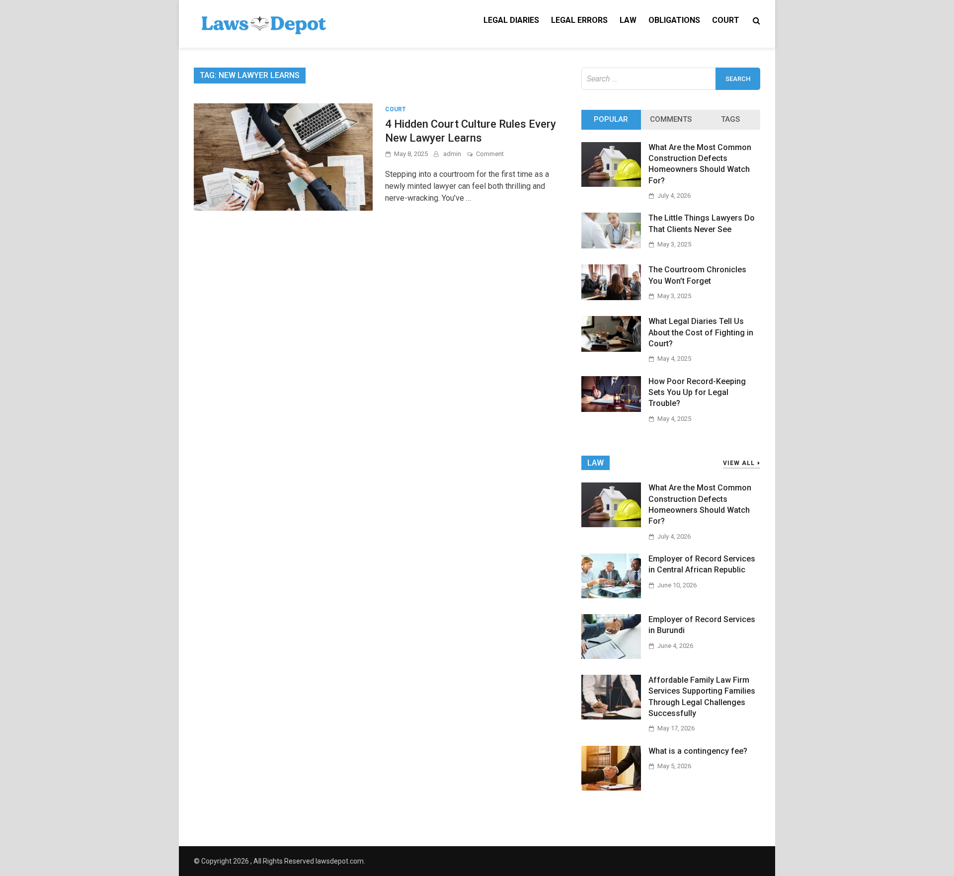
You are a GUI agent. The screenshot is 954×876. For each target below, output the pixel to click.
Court (725, 20)
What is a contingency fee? (697, 751)
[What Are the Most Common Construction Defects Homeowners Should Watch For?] (611, 184)
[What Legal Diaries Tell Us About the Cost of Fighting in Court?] (611, 349)
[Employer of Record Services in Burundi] (611, 656)
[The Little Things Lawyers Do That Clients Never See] (611, 245)
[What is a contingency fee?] (611, 788)
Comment (490, 154)
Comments (671, 119)
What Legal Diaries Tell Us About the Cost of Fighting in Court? (700, 332)
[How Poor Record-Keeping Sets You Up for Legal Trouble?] (611, 409)
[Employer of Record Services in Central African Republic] (611, 595)
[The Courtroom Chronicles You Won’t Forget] (611, 297)
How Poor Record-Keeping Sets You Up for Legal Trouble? (697, 392)
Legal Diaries (511, 20)
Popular (611, 119)
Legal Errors (579, 20)
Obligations (674, 20)
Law (628, 20)
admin (452, 154)
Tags (730, 119)
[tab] (611, 120)
